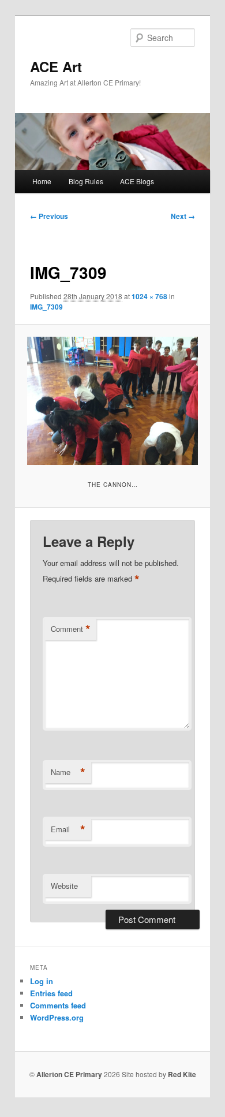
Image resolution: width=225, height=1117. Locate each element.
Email (68, 829)
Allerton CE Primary (69, 1074)
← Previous (49, 216)
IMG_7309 (46, 306)
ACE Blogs (137, 181)
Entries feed (51, 993)
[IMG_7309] (112, 401)
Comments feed (58, 1005)
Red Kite (182, 1074)
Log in (41, 980)
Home (41, 181)
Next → (183, 216)
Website (64, 885)
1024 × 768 (149, 296)
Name (68, 772)
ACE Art (56, 66)
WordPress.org (57, 1017)
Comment (71, 629)
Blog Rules (86, 181)
